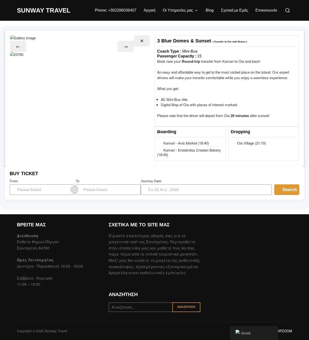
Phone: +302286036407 (115, 10)
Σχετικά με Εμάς (234, 10)
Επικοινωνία (266, 10)
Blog (210, 10)
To (77, 181)
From (14, 181)
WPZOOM (284, 330)
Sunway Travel (43, 10)
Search (289, 189)
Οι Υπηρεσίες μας (178, 10)
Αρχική (149, 10)
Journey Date (151, 181)
